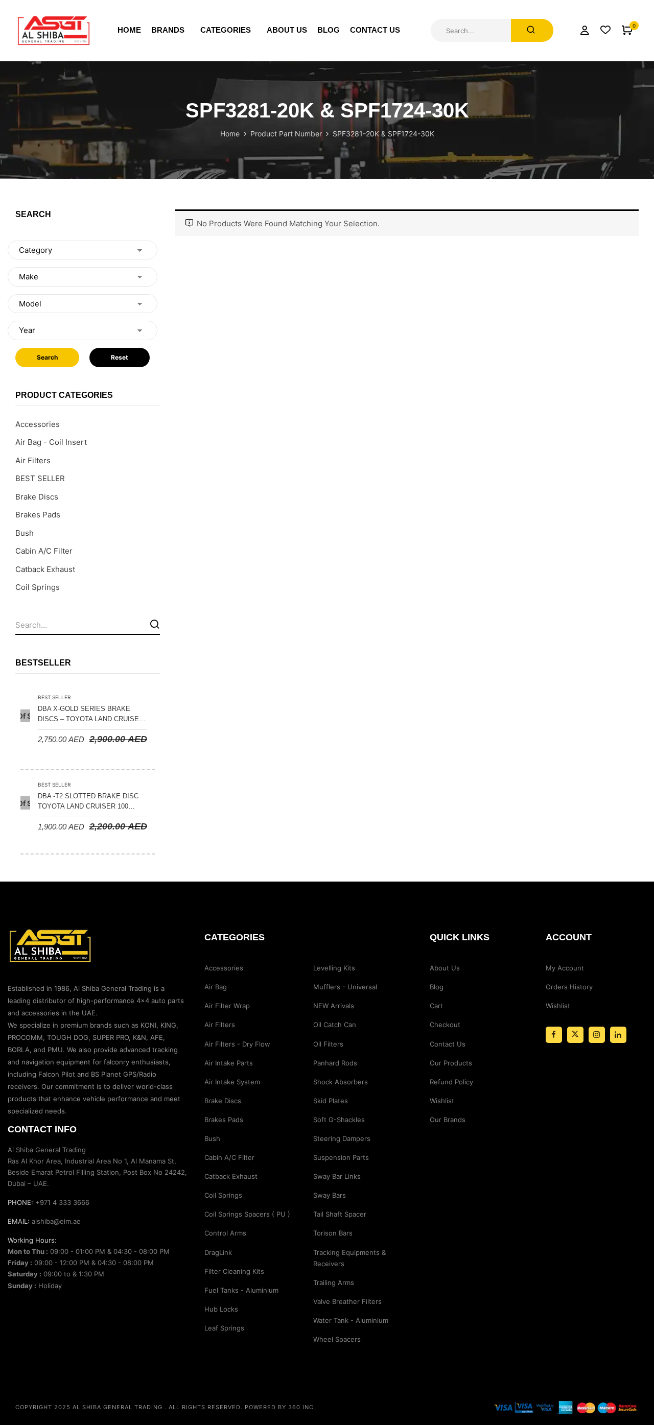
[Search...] (532, 30)
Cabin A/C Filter (44, 551)
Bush (24, 533)
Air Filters (33, 460)
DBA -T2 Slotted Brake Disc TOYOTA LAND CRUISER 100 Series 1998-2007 (88, 802)
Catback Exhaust (45, 569)
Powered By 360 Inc (279, 1407)
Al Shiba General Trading (117, 1407)
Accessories (37, 424)
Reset (119, 357)
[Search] (154, 624)
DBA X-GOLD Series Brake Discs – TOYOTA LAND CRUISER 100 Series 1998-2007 (91, 714)
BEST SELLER (40, 478)
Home (230, 133)
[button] (627, 30)
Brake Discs (36, 497)
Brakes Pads (37, 514)
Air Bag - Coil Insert (51, 442)
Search (47, 357)
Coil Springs (37, 587)
